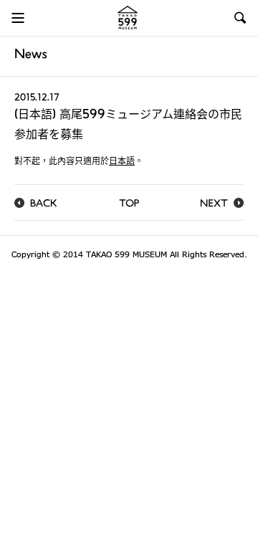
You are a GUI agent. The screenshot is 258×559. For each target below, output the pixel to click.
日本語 (122, 162)
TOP (129, 204)
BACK (43, 204)
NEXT (214, 204)
